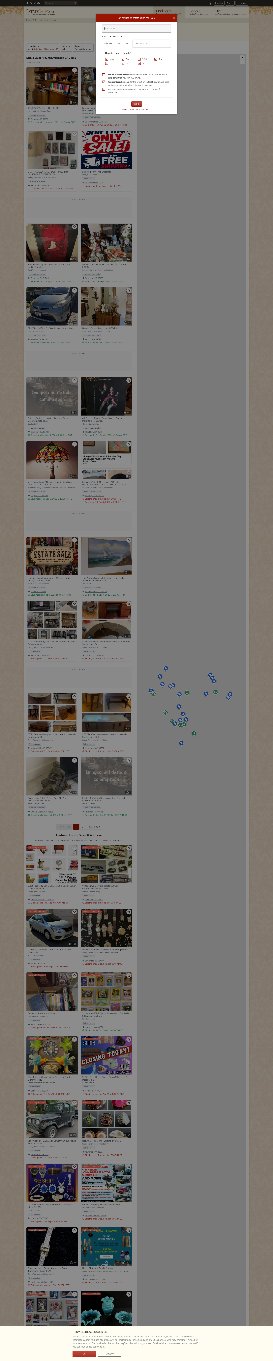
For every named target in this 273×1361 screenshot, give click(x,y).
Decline (110, 1353)
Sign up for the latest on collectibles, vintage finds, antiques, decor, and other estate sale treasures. (138, 83)
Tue (127, 59)
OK (84, 1353)
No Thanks (146, 109)
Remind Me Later (130, 109)
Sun (144, 63)
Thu (160, 59)
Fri (111, 63)
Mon (112, 59)
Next (136, 104)
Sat (127, 63)
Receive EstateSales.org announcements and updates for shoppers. (135, 91)
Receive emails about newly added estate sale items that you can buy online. (137, 76)
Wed (144, 59)
